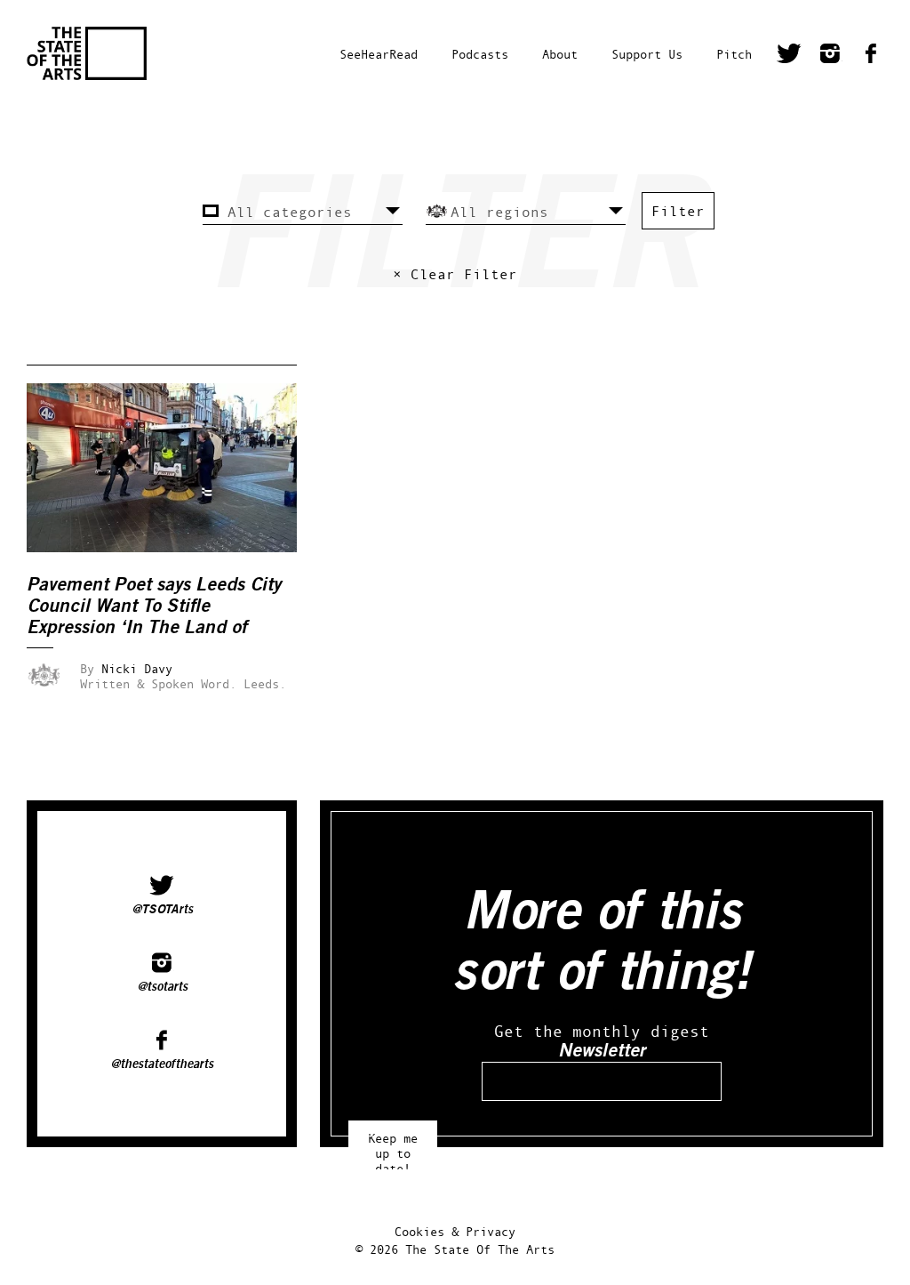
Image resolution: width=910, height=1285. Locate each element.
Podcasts (479, 53)
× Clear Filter (455, 274)
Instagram (830, 56)
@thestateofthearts (161, 1064)
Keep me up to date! (393, 1145)
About (560, 53)
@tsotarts (162, 987)
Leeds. (264, 683)
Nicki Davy (136, 668)
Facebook (870, 56)
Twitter (789, 56)
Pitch (734, 53)
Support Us (646, 53)
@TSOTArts (162, 910)
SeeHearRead (378, 53)
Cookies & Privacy (455, 1231)
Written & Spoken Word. (158, 683)
